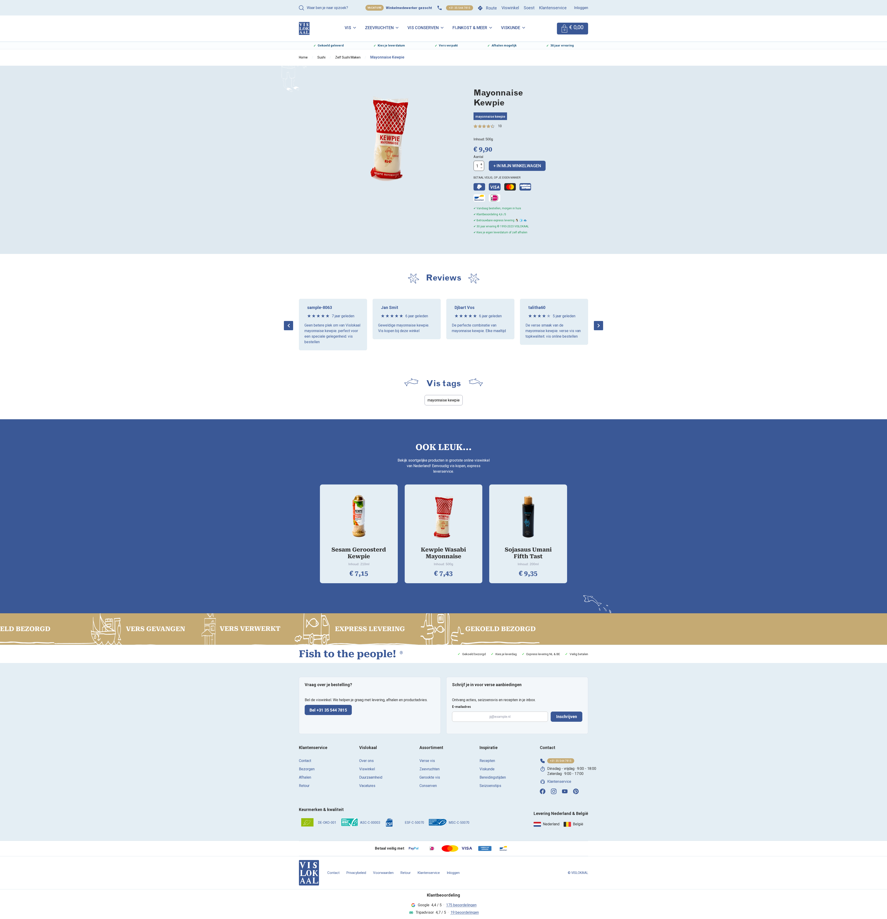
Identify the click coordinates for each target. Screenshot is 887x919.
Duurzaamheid (370, 777)
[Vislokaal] (309, 872)
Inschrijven (566, 716)
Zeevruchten (379, 27)
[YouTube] (565, 791)
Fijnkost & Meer (470, 27)
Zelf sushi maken (348, 57)
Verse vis (427, 761)
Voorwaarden (383, 873)
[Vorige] (288, 325)
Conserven (428, 785)
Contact (305, 761)
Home (303, 57)
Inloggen (581, 8)
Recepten (487, 761)
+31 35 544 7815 (459, 7)
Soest (529, 7)
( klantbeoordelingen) (500, 126)
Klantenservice (553, 7)
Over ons (366, 761)
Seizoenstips (490, 785)
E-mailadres (461, 707)
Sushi (321, 57)
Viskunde (510, 27)
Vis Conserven (423, 27)
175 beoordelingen (461, 905)
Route (491, 8)
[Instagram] (553, 791)
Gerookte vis (429, 777)
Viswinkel (510, 7)
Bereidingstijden (493, 777)
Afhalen (305, 777)
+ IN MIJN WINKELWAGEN (517, 165)
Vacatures (367, 785)
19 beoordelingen (464, 912)
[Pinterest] (576, 791)
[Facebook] (542, 791)
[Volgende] (598, 325)
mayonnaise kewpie (490, 116)
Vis (348, 27)
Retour (304, 785)
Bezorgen (307, 769)
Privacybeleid (356, 873)
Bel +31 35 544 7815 (328, 710)
